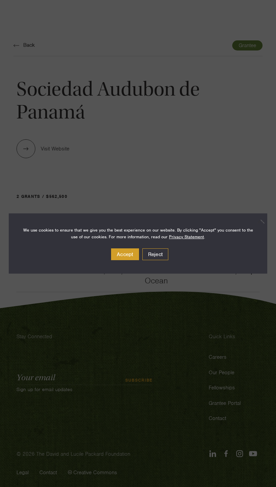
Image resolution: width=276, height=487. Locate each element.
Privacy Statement (186, 237)
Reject (155, 254)
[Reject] (258, 221)
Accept (125, 254)
